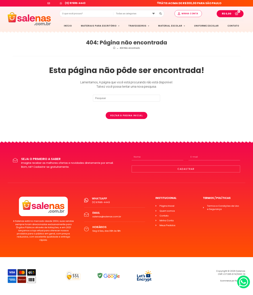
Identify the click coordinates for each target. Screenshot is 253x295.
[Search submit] (160, 13)
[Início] (114, 48)
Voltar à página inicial (126, 115)
